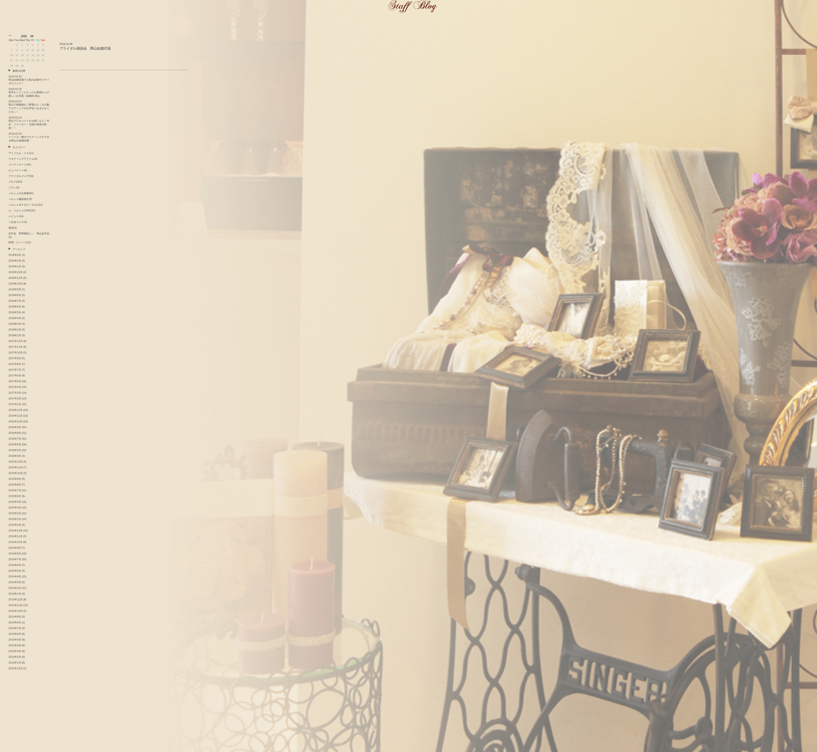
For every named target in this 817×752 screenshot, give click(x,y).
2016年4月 (15, 455)
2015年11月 (16, 467)
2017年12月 (16, 341)
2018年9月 (15, 289)
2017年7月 (15, 369)
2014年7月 (15, 559)
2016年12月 (16, 410)
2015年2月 (15, 519)
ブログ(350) (15, 181)
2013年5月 (15, 639)
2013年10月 (16, 611)
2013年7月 (15, 628)
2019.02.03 (29, 123)
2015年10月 (16, 473)
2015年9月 (15, 478)
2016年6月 (15, 444)
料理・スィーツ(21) (20, 242)
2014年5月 (15, 570)
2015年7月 (15, 490)
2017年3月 (15, 392)
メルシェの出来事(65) (21, 193)
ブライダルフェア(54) (21, 176)
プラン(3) (14, 187)
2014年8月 (15, 553)
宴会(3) (13, 227)
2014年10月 (16, 542)
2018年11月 (16, 277)
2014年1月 (15, 593)
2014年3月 (15, 582)
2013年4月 (15, 645)
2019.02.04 (29, 106)
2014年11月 (16, 536)
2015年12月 (16, 461)
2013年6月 (15, 633)
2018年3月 (15, 323)
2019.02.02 (29, 137)
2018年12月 (16, 272)
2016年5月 (15, 450)
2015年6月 (15, 496)
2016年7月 (15, 438)
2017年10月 (16, 352)
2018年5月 (15, 312)
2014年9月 (15, 547)
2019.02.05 (29, 92)
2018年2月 (15, 329)
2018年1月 (15, 335)
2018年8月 (15, 295)
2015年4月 (15, 507)
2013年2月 (15, 656)
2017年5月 (15, 381)
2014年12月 (16, 530)
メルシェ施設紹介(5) (20, 199)
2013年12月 (16, 599)
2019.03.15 (29, 80)
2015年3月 (15, 513)
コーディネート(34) (20, 164)
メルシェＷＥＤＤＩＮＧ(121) (26, 204)
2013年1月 (15, 662)
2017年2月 (15, 398)
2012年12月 (16, 668)
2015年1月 (15, 524)
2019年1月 (15, 266)
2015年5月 (15, 501)
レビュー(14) (16, 216)
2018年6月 (15, 306)
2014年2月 (15, 588)
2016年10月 (16, 421)
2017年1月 (15, 404)
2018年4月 (15, 318)
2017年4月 (15, 387)
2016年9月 (15, 427)
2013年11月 (16, 605)
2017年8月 (15, 364)
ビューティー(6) (18, 170)
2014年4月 (15, 576)
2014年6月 (15, 565)
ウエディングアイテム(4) (23, 158)
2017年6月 (15, 375)
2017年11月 (16, 346)
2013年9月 (15, 616)
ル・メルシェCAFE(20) (22, 210)
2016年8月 (15, 433)
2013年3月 (15, 651)
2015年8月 (15, 484)
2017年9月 (15, 358)
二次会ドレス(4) (18, 222)
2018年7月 (15, 300)
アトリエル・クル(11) (21, 153)
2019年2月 (15, 260)
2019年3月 (15, 255)
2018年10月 (16, 283)
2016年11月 (16, 415)
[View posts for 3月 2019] (10, 35)
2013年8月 (15, 622)
